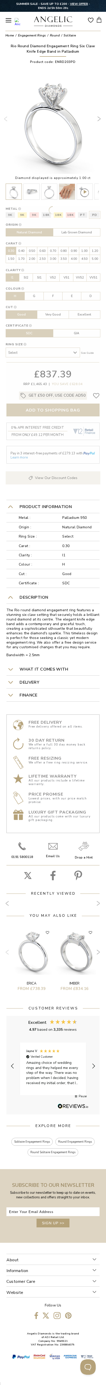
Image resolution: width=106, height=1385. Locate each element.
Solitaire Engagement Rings (32, 1142)
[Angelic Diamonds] (53, 22)
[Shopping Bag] (99, 19)
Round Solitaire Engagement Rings (52, 1152)
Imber (74, 983)
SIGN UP (53, 1223)
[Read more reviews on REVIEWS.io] (73, 1106)
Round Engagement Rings (75, 1142)
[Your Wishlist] (90, 20)
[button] (12, 1066)
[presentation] (7, 121)
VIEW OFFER (79, 4)
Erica (31, 983)
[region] (53, 1066)
